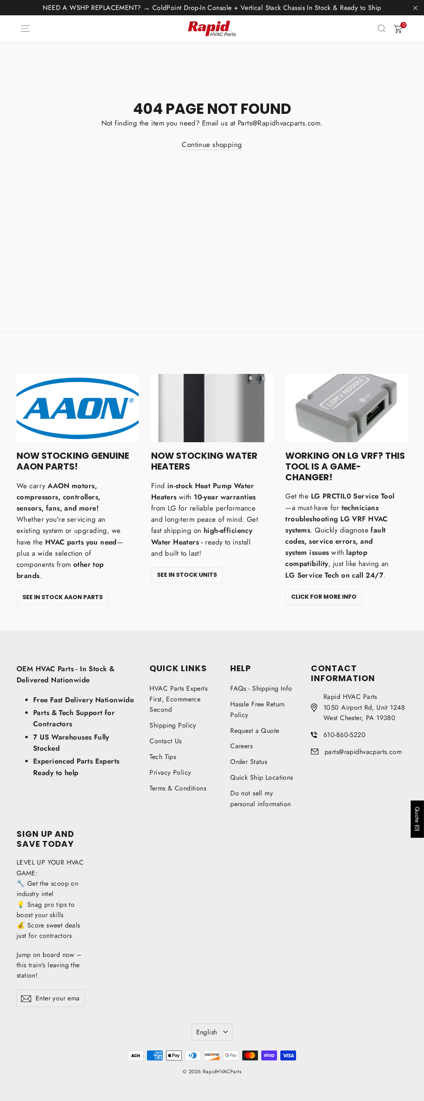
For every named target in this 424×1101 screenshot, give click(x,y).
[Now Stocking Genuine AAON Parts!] (78, 408)
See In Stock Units (187, 575)
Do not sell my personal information (260, 798)
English (206, 1032)
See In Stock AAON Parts (62, 597)
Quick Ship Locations (261, 777)
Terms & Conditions (177, 788)
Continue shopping (212, 144)
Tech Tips (162, 756)
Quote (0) (417, 819)
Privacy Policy (170, 772)
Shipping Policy (172, 725)
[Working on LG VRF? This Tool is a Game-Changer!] (346, 408)
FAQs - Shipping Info (261, 688)
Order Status (248, 761)
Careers (241, 746)
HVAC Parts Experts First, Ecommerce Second (178, 699)
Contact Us (165, 741)
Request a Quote (254, 730)
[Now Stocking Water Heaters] (212, 408)
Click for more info (324, 597)
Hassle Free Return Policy (257, 709)
